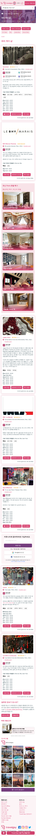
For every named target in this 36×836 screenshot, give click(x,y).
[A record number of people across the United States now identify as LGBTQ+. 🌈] (29, 752)
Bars (11, 32)
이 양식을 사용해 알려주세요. (14, 709)
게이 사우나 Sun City (8, 602)
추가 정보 (26, 114)
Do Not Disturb (6, 818)
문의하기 (14, 114)
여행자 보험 (4, 820)
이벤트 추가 (22, 808)
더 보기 (3, 36)
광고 (20, 804)
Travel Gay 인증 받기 (25, 814)
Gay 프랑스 (8, 13)
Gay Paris (15, 13)
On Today (4, 32)
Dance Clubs (26, 32)
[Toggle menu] (2, 3)
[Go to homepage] (8, 3)
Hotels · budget (26, 28)
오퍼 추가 (22, 810)
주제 (2, 822)
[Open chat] (22, 3)
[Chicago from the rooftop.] (6, 780)
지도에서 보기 (29, 69)
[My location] (3, 833)
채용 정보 (22, 812)
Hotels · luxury (5, 28)
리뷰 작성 (6, 174)
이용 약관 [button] (13, 561)
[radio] (11, 67)
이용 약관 (4, 812)
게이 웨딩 (4, 808)
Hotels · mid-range (16, 28)
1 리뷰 (7, 526)
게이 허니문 (4, 810)
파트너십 (22, 802)
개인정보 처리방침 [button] (21, 561)
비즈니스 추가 (23, 806)
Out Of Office (5, 806)
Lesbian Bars (17, 32)
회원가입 (18, 545)
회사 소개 (4, 802)
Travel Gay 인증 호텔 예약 (20, 833)
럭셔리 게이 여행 (6, 816)
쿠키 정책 (4, 814)
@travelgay (9, 742)
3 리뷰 (7, 114)
